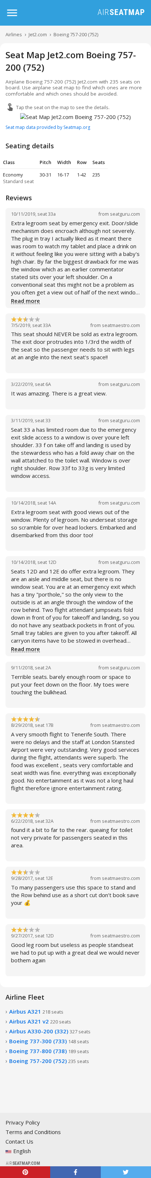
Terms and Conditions (33, 1132)
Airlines (13, 34)
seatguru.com (125, 214)
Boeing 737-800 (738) (49, 1051)
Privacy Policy (22, 1122)
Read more (25, 301)
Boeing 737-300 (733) (49, 1041)
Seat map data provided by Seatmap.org (47, 127)
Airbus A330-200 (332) (50, 1031)
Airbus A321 (36, 1011)
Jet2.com (38, 34)
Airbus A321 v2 (40, 1021)
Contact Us (19, 1141)
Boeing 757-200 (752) (76, 34)
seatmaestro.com (121, 325)
